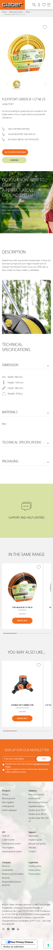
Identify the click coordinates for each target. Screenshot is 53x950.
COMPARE (14, 160)
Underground (8, 806)
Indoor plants (34, 798)
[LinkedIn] (18, 929)
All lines (5, 794)
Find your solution (36, 794)
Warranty (32, 847)
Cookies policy (35, 866)
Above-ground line (16, 12)
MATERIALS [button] (10, 412)
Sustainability (7, 870)
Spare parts (33, 836)
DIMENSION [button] (10, 365)
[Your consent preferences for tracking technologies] (48, 945)
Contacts (32, 851)
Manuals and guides (37, 843)
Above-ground (8, 798)
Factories (6, 878)
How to (12, 224)
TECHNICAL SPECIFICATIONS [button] (21, 442)
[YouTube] (13, 929)
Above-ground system (12, 851)
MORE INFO (22, 621)
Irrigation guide (35, 840)
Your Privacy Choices (22, 942)
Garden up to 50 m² (37, 810)
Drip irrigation (8, 802)
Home (4, 12)
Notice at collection (13, 946)
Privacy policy (34, 870)
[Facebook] (8, 929)
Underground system (11, 843)
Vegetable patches (37, 806)
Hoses (28, 12)
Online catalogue (9, 810)
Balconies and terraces (38, 802)
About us (6, 866)
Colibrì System (8, 840)
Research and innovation (12, 874)
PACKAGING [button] (10, 461)
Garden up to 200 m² (38, 814)
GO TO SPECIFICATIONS (15, 152)
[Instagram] (3, 929)
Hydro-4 (5, 836)
